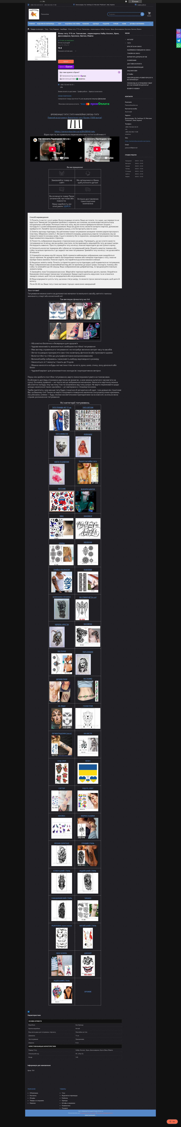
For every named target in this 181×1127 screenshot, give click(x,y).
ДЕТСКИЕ (62, 488)
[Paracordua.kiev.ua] (34, 14)
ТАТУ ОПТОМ (88, 407)
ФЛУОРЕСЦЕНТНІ (88, 489)
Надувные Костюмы (72, 24)
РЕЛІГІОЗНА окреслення (62, 926)
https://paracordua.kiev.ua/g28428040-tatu (75, 131)
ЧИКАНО (87, 898)
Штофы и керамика (68, 1103)
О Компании (131, 60)
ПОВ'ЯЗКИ (88, 569)
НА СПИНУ (83, 597)
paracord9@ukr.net (131, 148)
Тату (59, 24)
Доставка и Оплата (134, 64)
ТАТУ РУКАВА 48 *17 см (61, 407)
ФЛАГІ (87, 761)
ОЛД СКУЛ (62, 761)
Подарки (106, 24)
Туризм (115, 24)
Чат (174, 1121)
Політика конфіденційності (105, 1113)
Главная (32, 24)
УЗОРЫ (62, 543)
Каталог (130, 39)
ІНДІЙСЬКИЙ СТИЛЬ (62, 981)
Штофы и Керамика (137, 24)
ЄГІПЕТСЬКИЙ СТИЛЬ (61, 871)
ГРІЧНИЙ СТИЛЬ (87, 843)
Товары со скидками (37, 1100)
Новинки (33, 1103)
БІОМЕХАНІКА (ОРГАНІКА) (62, 597)
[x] (31, 1012)
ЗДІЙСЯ (66, 206)
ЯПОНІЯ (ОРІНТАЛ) (61, 843)
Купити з (62, 67)
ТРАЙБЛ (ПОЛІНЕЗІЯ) (61, 569)
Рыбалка (85, 24)
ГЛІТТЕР (61, 788)
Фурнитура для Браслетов (137, 57)
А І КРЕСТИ (64, 624)
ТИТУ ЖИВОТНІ (62, 434)
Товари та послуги (37, 29)
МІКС (62, 516)
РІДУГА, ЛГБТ (87, 788)
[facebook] (28, 1012)
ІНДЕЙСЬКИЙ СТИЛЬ (88, 871)
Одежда (96, 24)
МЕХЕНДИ (88, 542)
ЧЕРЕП (57, 624)
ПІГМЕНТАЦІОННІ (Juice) (62, 733)
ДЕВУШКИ (88, 434)
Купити (66, 61)
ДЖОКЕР (88, 953)
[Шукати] (142, 14)
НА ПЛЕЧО (88, 624)
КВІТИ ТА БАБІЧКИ (61, 462)
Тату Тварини (54, 29)
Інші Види (63, 29)
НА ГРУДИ (62, 651)
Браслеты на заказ (134, 46)
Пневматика (66, 1105)
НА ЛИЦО (61, 706)
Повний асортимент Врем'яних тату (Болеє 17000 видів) (75, 117)
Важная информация (135, 67)
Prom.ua (100, 1111)
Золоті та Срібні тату (88, 461)
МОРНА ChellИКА (88, 816)
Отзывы (130, 74)
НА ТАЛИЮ (87, 678)
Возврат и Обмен (133, 88)
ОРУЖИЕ (87, 992)
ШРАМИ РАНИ (61, 679)
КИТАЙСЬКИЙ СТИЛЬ (88, 926)
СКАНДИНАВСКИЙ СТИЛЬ (61, 898)
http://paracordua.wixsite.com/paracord (138, 141)
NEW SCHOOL (61, 953)
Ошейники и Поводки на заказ (138, 50)
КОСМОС (61, 816)
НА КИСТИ (88, 733)
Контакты (33, 1095)
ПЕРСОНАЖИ (88, 652)
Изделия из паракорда (45, 24)
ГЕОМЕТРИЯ (88, 706)
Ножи (124, 24)
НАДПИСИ (88, 516)
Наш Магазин (132, 71)
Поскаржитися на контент (88, 1113)
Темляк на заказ (133, 53)
